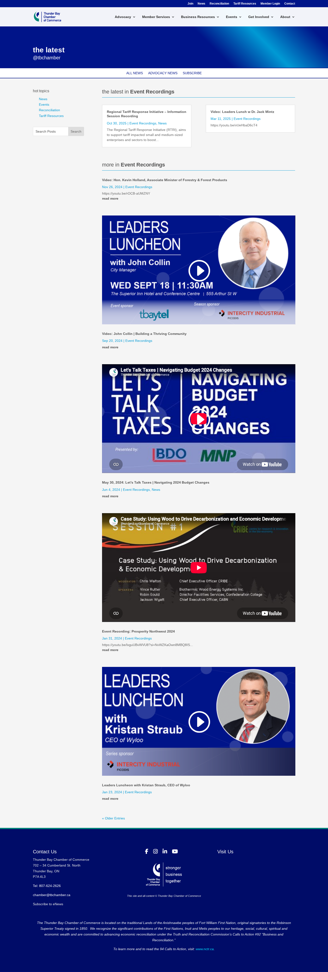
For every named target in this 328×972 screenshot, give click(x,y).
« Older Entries (113, 818)
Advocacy (123, 17)
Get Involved (258, 17)
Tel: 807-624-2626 (47, 886)
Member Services (156, 17)
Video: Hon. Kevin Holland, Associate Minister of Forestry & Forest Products (164, 180)
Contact (289, 3)
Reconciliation (219, 3)
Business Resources (198, 17)
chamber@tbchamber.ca (51, 895)
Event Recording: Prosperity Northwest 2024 (138, 631)
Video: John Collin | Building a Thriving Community (144, 334)
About (285, 17)
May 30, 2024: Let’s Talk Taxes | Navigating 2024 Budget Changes (155, 482)
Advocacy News (162, 73)
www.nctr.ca (204, 949)
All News (134, 73)
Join (190, 3)
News (201, 3)
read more (110, 198)
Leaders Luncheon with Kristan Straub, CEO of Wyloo (146, 785)
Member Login (270, 3)
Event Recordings (142, 123)
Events (231, 17)
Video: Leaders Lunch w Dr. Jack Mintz (242, 112)
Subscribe (192, 73)
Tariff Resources (244, 3)
